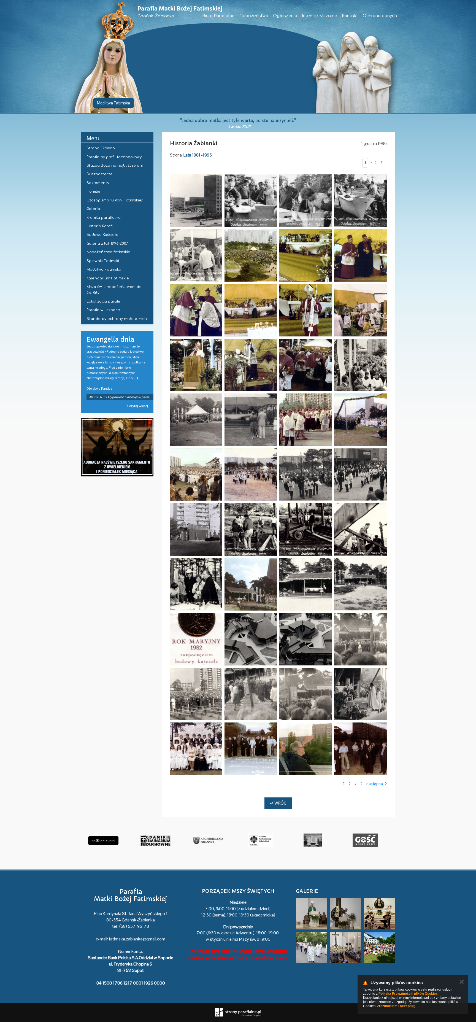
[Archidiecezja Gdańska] (205, 840)
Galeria (93, 209)
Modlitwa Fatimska (113, 103)
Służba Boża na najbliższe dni (114, 166)
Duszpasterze (99, 174)
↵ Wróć (278, 803)
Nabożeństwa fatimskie (108, 252)
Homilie (93, 191)
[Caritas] (257, 840)
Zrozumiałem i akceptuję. (396, 1006)
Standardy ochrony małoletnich (116, 319)
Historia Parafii (99, 226)
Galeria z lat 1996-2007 (107, 244)
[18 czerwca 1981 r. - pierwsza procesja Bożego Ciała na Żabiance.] (251, 419)
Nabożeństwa (253, 16)
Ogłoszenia (285, 16)
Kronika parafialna (103, 218)
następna (374, 783)
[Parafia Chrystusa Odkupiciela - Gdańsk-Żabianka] (309, 840)
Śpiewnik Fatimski (102, 261)
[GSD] (152, 840)
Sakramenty (97, 183)
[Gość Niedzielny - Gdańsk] (362, 840)
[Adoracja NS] (117, 447)
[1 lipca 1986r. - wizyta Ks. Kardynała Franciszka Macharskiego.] (251, 748)
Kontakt (350, 16)
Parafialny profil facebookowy (114, 157)
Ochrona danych (380, 16)
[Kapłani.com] (100, 840)
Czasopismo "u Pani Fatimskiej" (114, 200)
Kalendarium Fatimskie (107, 278)
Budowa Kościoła (102, 235)
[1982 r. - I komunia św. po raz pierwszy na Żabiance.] (360, 639)
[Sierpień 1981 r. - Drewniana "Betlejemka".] (251, 584)
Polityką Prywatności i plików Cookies (408, 994)
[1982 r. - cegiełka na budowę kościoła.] (196, 639)
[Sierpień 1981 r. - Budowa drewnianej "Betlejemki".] (196, 529)
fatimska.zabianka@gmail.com (137, 939)
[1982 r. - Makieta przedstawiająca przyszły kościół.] (251, 639)
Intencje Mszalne (319, 16)
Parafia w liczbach (103, 310)
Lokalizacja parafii (103, 301)
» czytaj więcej (137, 406)
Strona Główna (100, 148)
